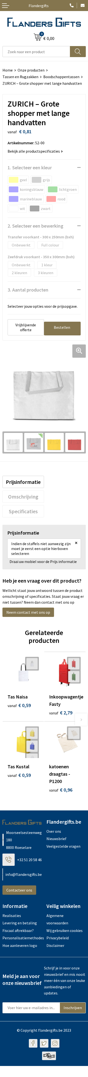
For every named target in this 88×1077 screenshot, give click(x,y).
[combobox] (36, 51)
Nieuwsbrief (56, 838)
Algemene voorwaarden (57, 919)
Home (7, 70)
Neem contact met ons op (28, 612)
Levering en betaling (19, 922)
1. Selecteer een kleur (30, 167)
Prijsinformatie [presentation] (23, 481)
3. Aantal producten (28, 290)
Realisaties (11, 915)
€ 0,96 (60, 790)
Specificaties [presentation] (23, 511)
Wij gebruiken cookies (64, 930)
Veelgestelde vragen (63, 846)
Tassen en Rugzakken (20, 76)
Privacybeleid (57, 937)
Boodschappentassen (61, 76)
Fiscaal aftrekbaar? (18, 930)
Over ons (53, 831)
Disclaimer (55, 945)
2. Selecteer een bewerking (35, 226)
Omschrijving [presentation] (23, 496)
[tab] (23, 482)
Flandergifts (39, 5)
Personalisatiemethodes (22, 937)
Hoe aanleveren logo (19, 945)
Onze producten (31, 70)
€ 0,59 (19, 705)
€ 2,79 (60, 713)
